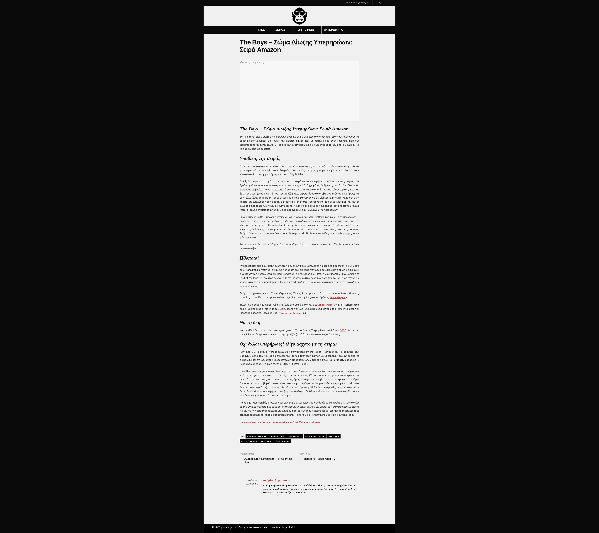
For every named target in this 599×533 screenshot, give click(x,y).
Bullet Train (324, 304)
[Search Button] (387, 30)
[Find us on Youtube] (384, 3)
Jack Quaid (333, 436)
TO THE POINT (306, 29)
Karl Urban (266, 441)
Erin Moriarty (295, 436)
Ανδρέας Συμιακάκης (276, 480)
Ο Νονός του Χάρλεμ (290, 313)
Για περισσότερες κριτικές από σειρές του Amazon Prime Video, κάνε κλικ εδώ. (280, 422)
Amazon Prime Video (257, 436)
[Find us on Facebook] (375, 3)
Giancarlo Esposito (314, 436)
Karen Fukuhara (249, 441)
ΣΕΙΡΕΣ (280, 29)
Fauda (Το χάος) (338, 297)
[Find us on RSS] (387, 3)
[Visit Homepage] (299, 16)
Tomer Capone (283, 441)
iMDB (343, 330)
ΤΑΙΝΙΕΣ (259, 29)
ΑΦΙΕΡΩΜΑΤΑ (333, 29)
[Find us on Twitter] (379, 3)
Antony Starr (277, 436)
